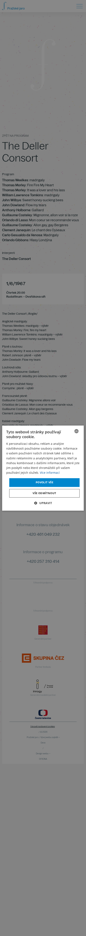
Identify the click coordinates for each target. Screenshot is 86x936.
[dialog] (43, 468)
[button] (43, 503)
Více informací (50, 473)
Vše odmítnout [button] (44, 493)
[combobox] (77, 431)
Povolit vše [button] (44, 482)
